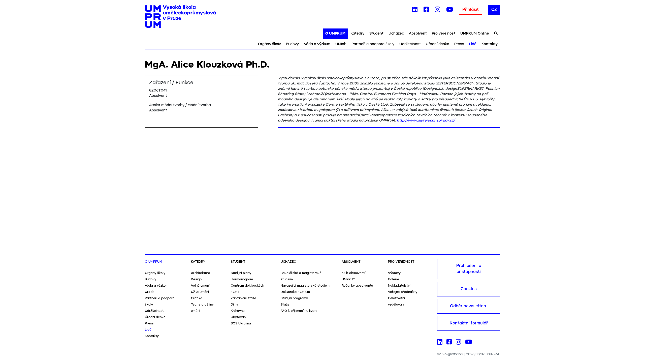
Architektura (200, 273)
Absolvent (418, 33)
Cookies (469, 289)
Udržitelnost (410, 44)
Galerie (393, 279)
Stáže (285, 304)
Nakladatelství (399, 285)
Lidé (472, 44)
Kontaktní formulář (469, 323)
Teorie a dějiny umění (202, 307)
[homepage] (180, 16)
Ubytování (238, 317)
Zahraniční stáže (243, 298)
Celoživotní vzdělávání (396, 301)
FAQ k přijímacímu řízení (299, 311)
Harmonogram (242, 279)
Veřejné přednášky (402, 292)
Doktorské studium (295, 292)
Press (459, 44)
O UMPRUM (335, 33)
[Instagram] (437, 10)
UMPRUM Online (474, 33)
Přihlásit (470, 10)
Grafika (196, 298)
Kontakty (489, 44)
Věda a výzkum (317, 44)
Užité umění (200, 292)
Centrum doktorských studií (247, 288)
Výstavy (394, 273)
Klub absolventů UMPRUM (354, 276)
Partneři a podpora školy (372, 44)
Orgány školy (269, 44)
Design (196, 279)
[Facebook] (426, 10)
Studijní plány (241, 273)
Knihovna (238, 311)
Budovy (292, 44)
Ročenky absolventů (357, 285)
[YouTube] (449, 10)
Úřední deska (437, 44)
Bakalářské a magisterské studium (301, 276)
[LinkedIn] (414, 10)
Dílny (234, 304)
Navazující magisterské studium (305, 285)
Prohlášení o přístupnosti (468, 269)
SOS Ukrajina (241, 323)
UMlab (340, 44)
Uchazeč (396, 33)
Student (376, 33)
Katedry (357, 33)
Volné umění (200, 285)
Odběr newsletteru (469, 306)
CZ (494, 10)
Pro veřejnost (443, 33)
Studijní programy (294, 298)
